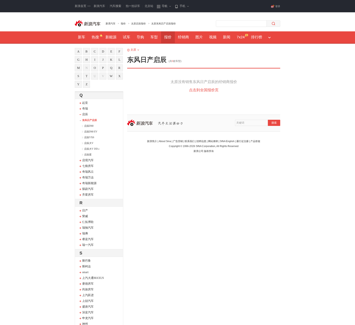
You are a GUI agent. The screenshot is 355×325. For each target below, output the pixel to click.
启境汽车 (88, 160)
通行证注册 (242, 141)
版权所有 (209, 151)
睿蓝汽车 (88, 239)
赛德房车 (88, 283)
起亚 (85, 102)
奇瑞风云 (88, 171)
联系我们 (190, 141)
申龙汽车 (88, 318)
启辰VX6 (89, 137)
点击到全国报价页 (204, 90)
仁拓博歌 (88, 222)
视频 (213, 37)
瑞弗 (85, 233)
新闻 (226, 37)
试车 (126, 37)
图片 (199, 37)
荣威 (85, 216)
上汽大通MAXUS (93, 277)
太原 (133, 49)
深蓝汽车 (88, 312)
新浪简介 (152, 141)
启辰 (85, 114)
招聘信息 (201, 141)
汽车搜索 (115, 6)
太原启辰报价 (138, 23)
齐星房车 (88, 194)
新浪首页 (83, 6)
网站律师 (213, 141)
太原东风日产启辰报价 (163, 23)
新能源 (110, 37)
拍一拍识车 (133, 6)
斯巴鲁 (86, 260)
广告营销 (178, 141)
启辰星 (88, 154)
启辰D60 (88, 125)
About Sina (165, 141)
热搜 (95, 37)
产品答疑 (255, 141)
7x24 (241, 37)
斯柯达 (86, 266)
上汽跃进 (88, 295)
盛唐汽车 (88, 306)
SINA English (227, 141)
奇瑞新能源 (89, 183)
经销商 (183, 37)
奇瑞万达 (88, 177)
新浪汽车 (99, 6)
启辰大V (88, 143)
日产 (85, 210)
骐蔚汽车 (88, 188)
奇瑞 (85, 108)
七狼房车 (88, 166)
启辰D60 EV (90, 131)
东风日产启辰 (89, 120)
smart (85, 272)
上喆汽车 (88, 300)
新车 (81, 37)
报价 (123, 23)
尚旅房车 (88, 289)
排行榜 (256, 37)
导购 (140, 37)
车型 (154, 37)
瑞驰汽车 (88, 227)
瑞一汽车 (88, 244)
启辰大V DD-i (91, 148)
